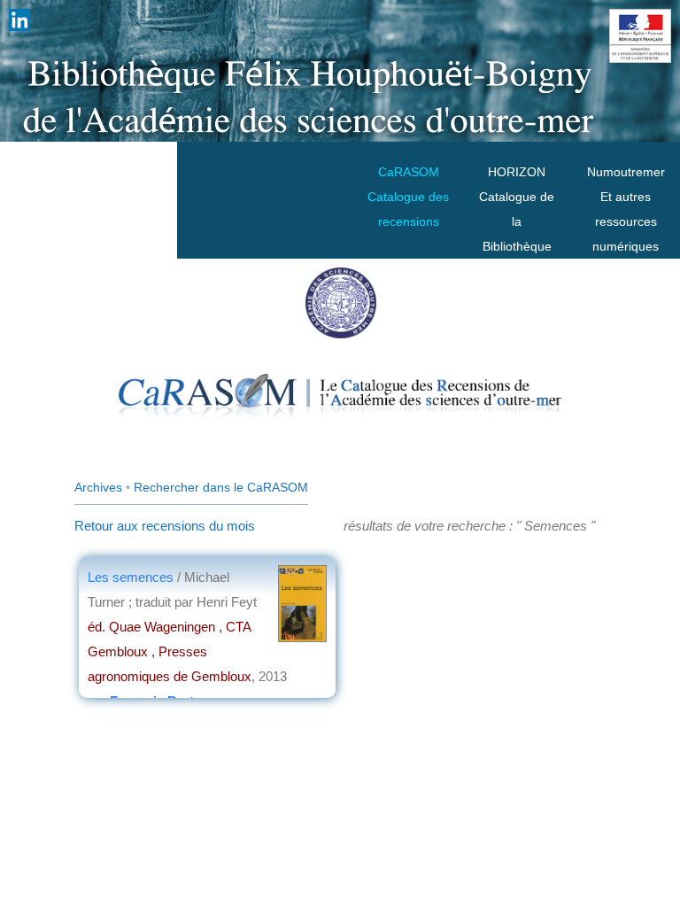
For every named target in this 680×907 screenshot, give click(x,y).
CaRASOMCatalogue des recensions (408, 197)
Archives (98, 487)
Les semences (131, 577)
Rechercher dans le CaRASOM (221, 487)
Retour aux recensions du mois (164, 525)
